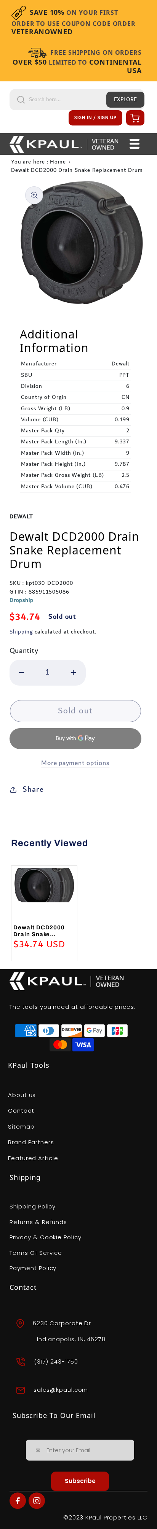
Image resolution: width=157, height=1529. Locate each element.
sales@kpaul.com (61, 1390)
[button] (134, 118)
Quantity (24, 650)
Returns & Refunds (38, 1222)
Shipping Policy (33, 1206)
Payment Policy (33, 1268)
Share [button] (33, 789)
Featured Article (33, 1158)
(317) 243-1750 (56, 1361)
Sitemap (21, 1126)
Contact (21, 1111)
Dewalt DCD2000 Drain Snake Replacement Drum (77, 170)
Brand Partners (31, 1142)
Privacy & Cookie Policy (46, 1237)
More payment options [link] (75, 763)
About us (22, 1095)
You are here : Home (38, 162)
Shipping (21, 632)
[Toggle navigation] (134, 144)
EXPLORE (125, 99)
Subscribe (80, 1481)
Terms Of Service (36, 1253)
